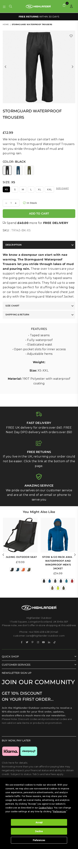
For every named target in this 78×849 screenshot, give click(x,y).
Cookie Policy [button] (46, 807)
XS (6, 189)
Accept (39, 822)
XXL (49, 189)
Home (6, 24)
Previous (5, 67)
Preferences (39, 840)
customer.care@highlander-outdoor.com (39, 635)
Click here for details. (15, 762)
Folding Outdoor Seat (20, 556)
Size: (9, 182)
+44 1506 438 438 (39, 631)
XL (39, 189)
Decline (39, 831)
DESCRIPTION (13, 244)
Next (72, 67)
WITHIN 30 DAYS (39, 16)
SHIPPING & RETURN (17, 314)
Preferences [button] (59, 811)
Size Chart (62, 188)
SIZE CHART (12, 305)
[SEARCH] (10, 6)
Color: (14, 161)
